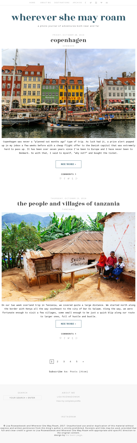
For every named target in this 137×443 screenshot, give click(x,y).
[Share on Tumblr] (72, 178)
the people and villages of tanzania (68, 203)
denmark (69, 46)
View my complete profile (68, 401)
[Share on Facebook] (64, 178)
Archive (77, 3)
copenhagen (69, 40)
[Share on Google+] (76, 178)
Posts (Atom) (79, 371)
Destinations (62, 3)
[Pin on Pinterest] (60, 178)
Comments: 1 (68, 174)
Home (32, 3)
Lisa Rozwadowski (68, 397)
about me (45, 3)
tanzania (68, 209)
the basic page (74, 435)
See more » (68, 164)
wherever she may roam (68, 17)
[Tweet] (68, 178)
